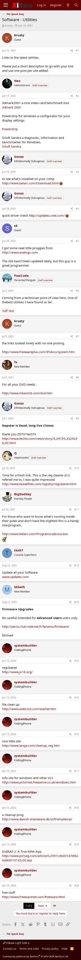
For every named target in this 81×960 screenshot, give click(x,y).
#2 (77, 96)
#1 (77, 50)
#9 (77, 418)
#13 (76, 602)
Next (41, 906)
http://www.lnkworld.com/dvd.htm (27, 393)
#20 (76, 885)
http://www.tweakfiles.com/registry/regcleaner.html (39, 484)
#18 (76, 808)
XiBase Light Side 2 (17, 943)
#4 (77, 208)
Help (65, 948)
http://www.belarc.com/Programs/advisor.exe (35, 534)
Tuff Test (8, 311)
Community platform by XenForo (36, 956)
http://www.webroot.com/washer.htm (29, 709)
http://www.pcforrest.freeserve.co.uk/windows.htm (39, 782)
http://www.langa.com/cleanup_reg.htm (31, 745)
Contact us (9, 948)
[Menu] (6, 5)
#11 (76, 509)
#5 (77, 241)
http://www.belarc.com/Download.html (30, 183)
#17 (76, 771)
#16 (76, 734)
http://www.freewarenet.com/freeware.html (33, 897)
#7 (77, 336)
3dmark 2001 (12, 107)
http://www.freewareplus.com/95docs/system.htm (38, 352)
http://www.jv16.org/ (17, 672)
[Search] (76, 5)
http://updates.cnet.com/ (47, 215)
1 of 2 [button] (29, 906)
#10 (76, 468)
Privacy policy (50, 948)
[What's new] (68, 5)
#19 (76, 844)
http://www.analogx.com (20, 252)
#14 (76, 661)
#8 (77, 377)
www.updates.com (15, 577)
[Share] (71, 50)
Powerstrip (10, 129)
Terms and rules (29, 948)
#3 (77, 172)
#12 (76, 565)
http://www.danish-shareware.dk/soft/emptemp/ (37, 819)
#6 (77, 290)
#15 (76, 697)
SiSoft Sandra (11, 146)
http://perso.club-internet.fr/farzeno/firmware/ (35, 626)
